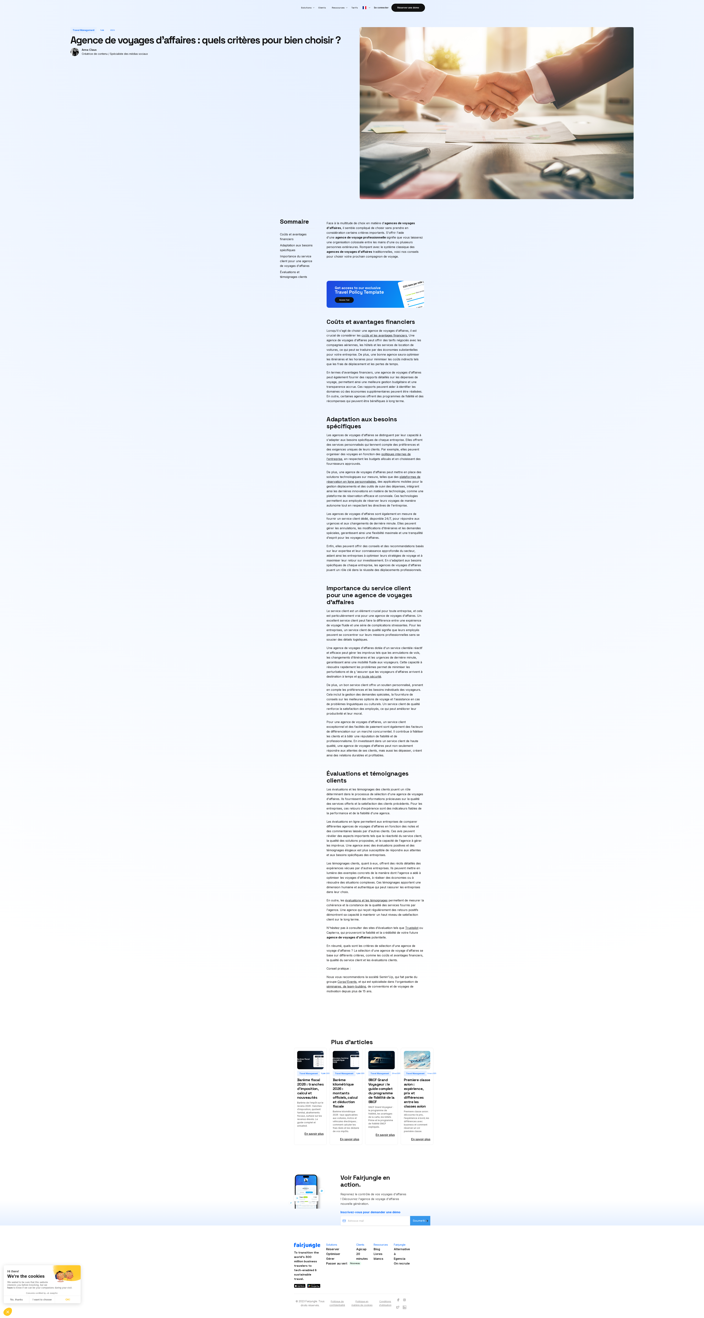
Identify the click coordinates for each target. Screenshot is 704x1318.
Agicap (361, 1249)
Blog (377, 1249)
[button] (306, 8)
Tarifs (354, 7)
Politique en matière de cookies (362, 1303)
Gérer (330, 1258)
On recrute (402, 1263)
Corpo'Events (347, 982)
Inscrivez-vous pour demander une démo (370, 1212)
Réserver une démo (408, 7)
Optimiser (333, 1254)
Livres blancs (378, 1256)
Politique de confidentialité (337, 1303)
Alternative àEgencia (402, 1253)
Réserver (332, 1249)
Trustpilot (411, 928)
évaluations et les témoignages (366, 900)
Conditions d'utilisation (385, 1303)
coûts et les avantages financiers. (385, 335)
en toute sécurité (369, 676)
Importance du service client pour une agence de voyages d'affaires (296, 261)
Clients (322, 7)
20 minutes (362, 1256)
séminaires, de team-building (346, 986)
